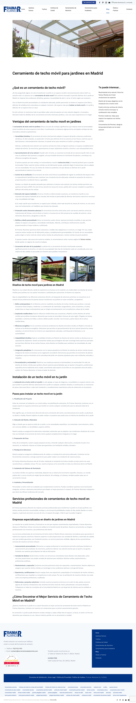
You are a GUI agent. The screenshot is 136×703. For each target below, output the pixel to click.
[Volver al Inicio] (12, 9)
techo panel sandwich (10, 695)
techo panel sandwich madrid (26, 695)
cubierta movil (97, 687)
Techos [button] (44, 9)
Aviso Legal (52, 677)
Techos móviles (85, 239)
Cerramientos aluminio (11, 687)
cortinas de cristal (86, 695)
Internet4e (53, 700)
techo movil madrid (99, 692)
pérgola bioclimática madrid (56, 695)
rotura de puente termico (66, 692)
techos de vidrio (79, 692)
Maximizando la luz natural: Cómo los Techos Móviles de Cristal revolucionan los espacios (111, 94)
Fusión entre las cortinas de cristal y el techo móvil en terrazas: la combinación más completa (111, 109)
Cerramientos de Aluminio (104, 645)
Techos (98, 639)
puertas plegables (52, 692)
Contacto (129, 9)
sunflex (105, 687)
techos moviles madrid (24, 692)
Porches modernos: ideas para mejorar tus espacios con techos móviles (109, 118)
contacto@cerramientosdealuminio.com (24, 651)
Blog (107, 9)
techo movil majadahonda (119, 695)
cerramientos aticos (102, 690)
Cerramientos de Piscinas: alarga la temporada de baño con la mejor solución (110, 127)
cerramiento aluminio (85, 687)
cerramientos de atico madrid (12, 690)
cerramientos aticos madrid (117, 690)
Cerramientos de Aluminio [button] (70, 9)
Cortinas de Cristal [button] (54, 9)
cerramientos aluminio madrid (44, 690)
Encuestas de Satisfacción (38, 677)
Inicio (23, 9)
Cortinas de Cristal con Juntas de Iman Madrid (31, 687)
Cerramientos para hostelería (91, 9)
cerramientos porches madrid (76, 690)
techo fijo (108, 692)
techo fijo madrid (117, 692)
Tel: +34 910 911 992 (89, 2)
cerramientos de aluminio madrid (102, 695)
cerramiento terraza (73, 687)
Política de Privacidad (64, 677)
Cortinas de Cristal (102, 642)
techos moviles (91, 690)
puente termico (113, 687)
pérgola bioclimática (41, 695)
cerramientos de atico (28, 690)
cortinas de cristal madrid (72, 695)
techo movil (88, 692)
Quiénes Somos (31, 9)
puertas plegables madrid (39, 692)
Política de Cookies (78, 677)
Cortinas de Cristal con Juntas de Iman (55, 687)
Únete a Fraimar (115, 9)
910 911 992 (17, 648)
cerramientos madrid (10, 692)
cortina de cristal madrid (60, 690)
